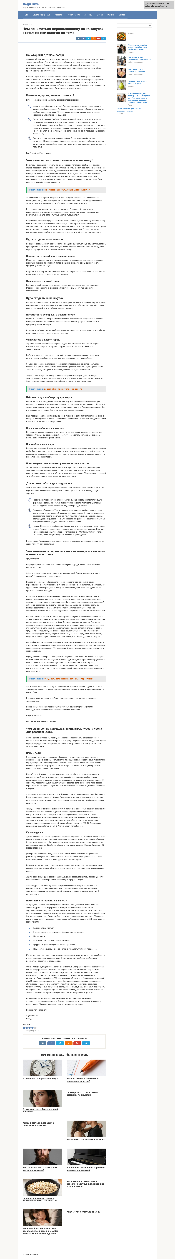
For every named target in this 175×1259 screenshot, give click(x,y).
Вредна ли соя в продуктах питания (136, 70)
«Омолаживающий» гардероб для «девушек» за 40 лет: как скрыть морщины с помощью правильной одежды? (139, 98)
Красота (58, 15)
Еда (26, 15)
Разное (110, 15)
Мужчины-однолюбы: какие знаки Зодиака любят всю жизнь (137, 47)
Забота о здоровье (41, 15)
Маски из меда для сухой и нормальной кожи (129, 110)
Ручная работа (73, 15)
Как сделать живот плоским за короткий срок (140, 58)
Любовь (88, 15)
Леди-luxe (31, 4)
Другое (122, 15)
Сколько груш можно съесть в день (137, 82)
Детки (100, 15)
